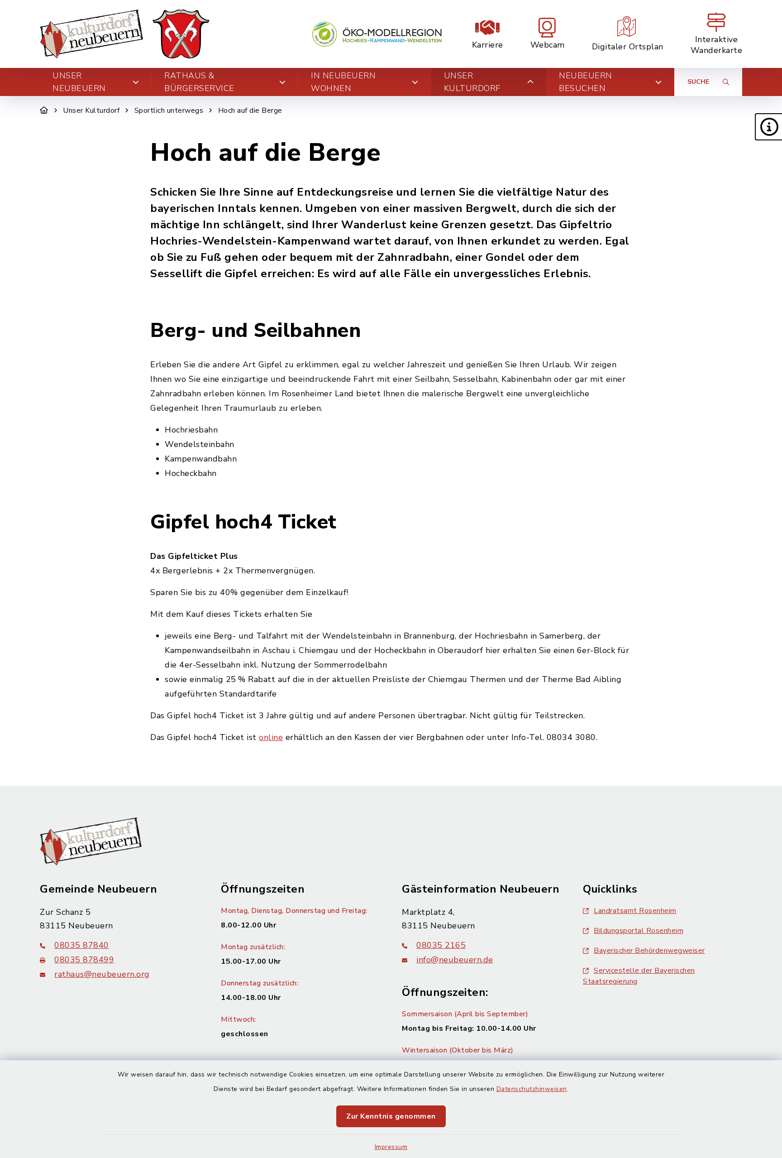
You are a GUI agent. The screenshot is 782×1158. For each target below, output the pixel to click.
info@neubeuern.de (454, 959)
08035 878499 (84, 959)
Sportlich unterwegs (169, 110)
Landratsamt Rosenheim (635, 911)
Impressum (391, 1147)
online (271, 737)
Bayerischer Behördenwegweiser (649, 951)
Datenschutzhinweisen (531, 1089)
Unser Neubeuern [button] (79, 82)
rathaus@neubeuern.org (102, 974)
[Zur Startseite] (44, 110)
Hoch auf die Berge (250, 110)
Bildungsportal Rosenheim (638, 931)
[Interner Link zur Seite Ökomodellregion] (377, 34)
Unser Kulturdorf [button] (472, 82)
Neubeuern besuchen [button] (585, 82)
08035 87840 (81, 945)
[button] (768, 126)
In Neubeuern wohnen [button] (343, 82)
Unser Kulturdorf (91, 110)
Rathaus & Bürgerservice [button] (199, 82)
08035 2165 (441, 945)
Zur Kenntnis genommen (391, 1116)
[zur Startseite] (125, 34)
